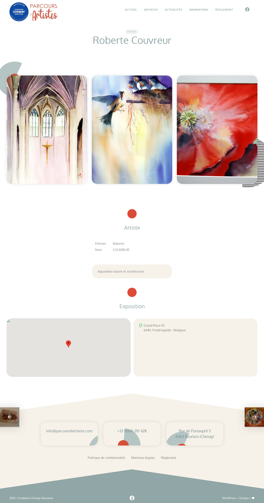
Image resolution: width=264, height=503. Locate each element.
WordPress (229, 498)
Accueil (131, 9)
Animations (198, 9)
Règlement (224, 9)
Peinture (131, 32)
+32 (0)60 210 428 (132, 430)
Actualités (173, 9)
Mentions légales (143, 458)
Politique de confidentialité (106, 458)
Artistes (151, 9)
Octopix (244, 498)
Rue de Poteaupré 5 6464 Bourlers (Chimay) (194, 433)
